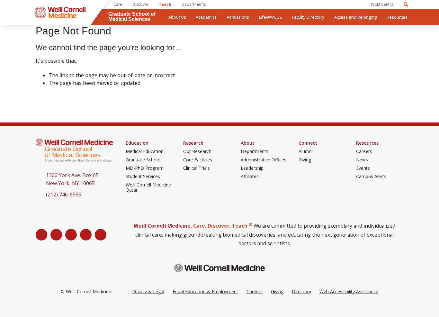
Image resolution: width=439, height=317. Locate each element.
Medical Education (145, 151)
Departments (194, 4)
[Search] (405, 4)
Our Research (197, 151)
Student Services (143, 176)
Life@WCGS (270, 17)
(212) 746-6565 (63, 194)
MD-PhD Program (145, 168)
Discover (140, 4)
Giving (305, 159)
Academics (206, 17)
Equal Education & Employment (205, 291)
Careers (364, 151)
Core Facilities (197, 159)
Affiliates (250, 176)
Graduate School (143, 159)
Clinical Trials (196, 168)
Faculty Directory (308, 17)
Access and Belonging (355, 17)
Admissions (238, 17)
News (362, 159)
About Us (177, 17)
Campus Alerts (371, 176)
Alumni (306, 151)
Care (117, 4)
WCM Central (382, 4)
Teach (165, 4)
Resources (397, 17)
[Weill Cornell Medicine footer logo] (219, 268)
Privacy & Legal (148, 291)
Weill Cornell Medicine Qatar (148, 187)
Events (363, 168)
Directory (301, 291)
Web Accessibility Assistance (348, 291)
